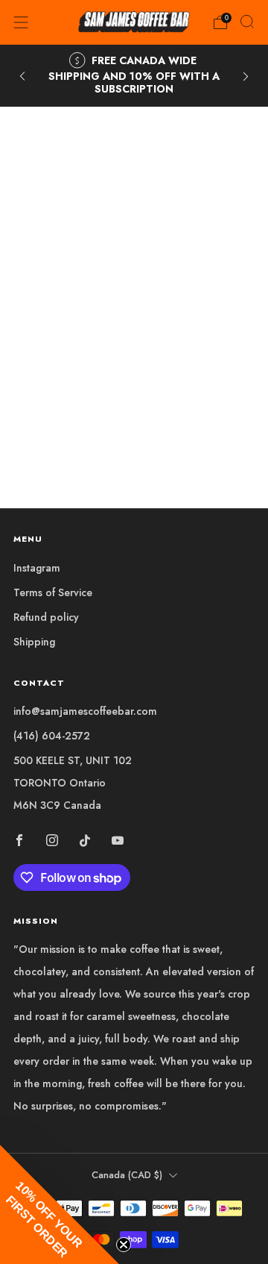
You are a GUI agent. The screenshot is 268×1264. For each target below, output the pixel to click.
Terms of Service (52, 592)
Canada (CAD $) (127, 1175)
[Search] (247, 21)
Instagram (36, 567)
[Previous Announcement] (22, 75)
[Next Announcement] (246, 75)
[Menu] (20, 22)
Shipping (34, 641)
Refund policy (46, 617)
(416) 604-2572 (51, 735)
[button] (59, 1204)
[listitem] (134, 76)
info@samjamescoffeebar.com (85, 711)
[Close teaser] (123, 1244)
